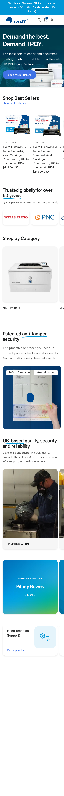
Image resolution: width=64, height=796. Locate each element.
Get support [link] (14, 650)
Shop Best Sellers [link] (13, 103)
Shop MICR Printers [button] (19, 74)
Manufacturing (18, 544)
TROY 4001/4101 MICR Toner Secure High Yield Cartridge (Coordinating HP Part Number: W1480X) (17, 155)
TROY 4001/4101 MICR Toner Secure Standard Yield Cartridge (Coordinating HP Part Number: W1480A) (47, 157)
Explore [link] (29, 595)
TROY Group (10, 143)
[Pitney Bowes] (30, 587)
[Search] (39, 20)
